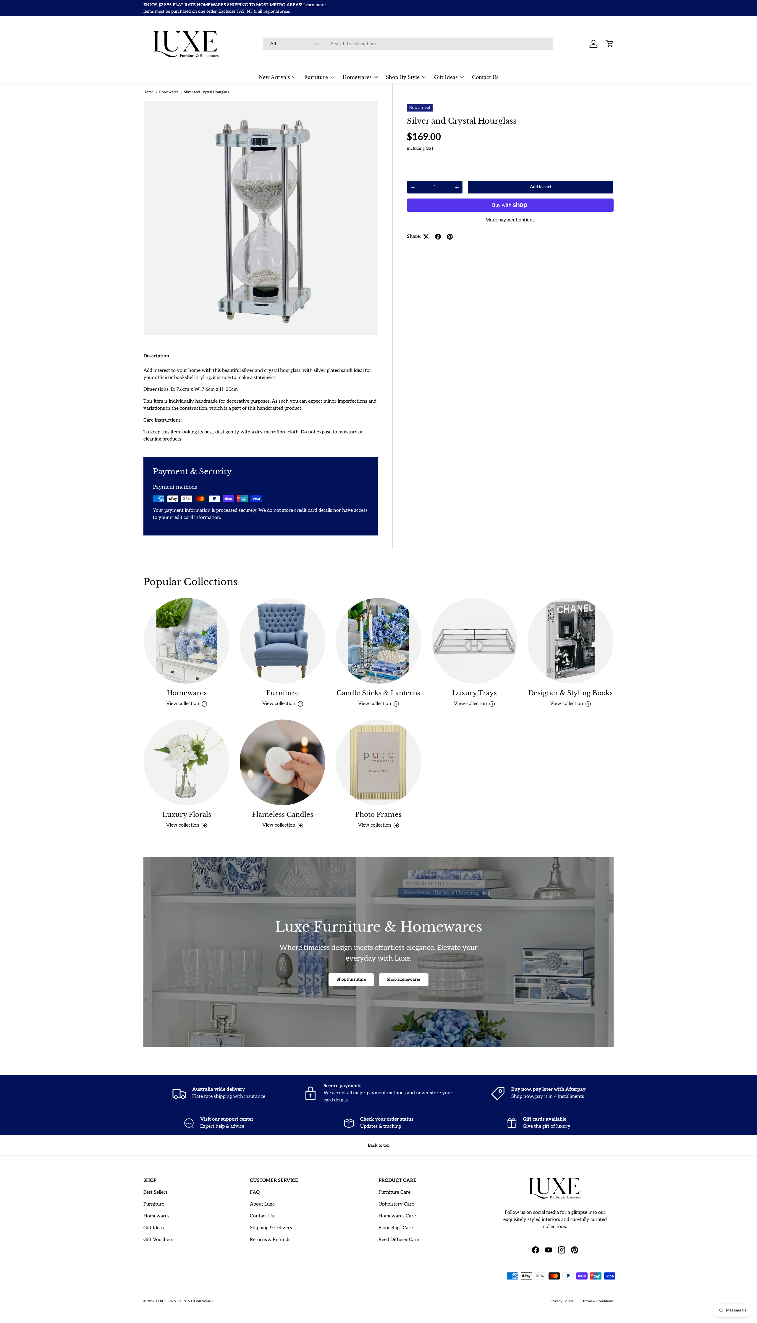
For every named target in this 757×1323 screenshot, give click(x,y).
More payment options (510, 220)
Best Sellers (155, 1192)
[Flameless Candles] (282, 762)
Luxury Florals (186, 815)
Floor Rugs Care (395, 1228)
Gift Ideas (445, 77)
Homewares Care (397, 1216)
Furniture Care (394, 1192)
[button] (610, 43)
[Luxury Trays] (474, 641)
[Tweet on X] (426, 237)
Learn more (558, 8)
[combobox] (408, 44)
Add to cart (540, 186)
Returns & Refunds (270, 1240)
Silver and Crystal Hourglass (206, 92)
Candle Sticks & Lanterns (378, 693)
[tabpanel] (260, 405)
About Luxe (262, 1204)
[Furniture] (282, 641)
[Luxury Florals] (186, 762)
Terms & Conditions (598, 1301)
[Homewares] (186, 641)
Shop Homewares (403, 979)
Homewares (356, 77)
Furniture (316, 77)
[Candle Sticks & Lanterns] (378, 641)
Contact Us (485, 77)
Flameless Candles (282, 815)
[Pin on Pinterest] (450, 237)
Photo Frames (378, 815)
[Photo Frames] (378, 762)
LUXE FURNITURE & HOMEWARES (185, 1301)
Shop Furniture (351, 979)
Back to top (378, 1145)
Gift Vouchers (158, 1240)
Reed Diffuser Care (398, 1240)
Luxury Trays (474, 693)
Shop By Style (403, 77)
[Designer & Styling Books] (570, 641)
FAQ (255, 1192)
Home (148, 92)
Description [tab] (156, 356)
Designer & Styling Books (570, 693)
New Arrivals (274, 77)
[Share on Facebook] (438, 237)
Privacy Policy (561, 1301)
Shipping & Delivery (271, 1228)
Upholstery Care (396, 1204)
